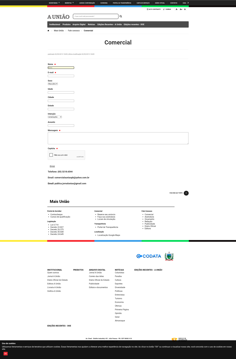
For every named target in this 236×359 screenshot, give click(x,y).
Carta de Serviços (143, 3)
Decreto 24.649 (57, 234)
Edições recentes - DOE (134, 24)
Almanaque (120, 320)
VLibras (168, 9)
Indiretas (68, 3)
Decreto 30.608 (57, 232)
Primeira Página (122, 309)
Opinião (118, 313)
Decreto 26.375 (57, 229)
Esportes (118, 284)
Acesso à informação (87, 3)
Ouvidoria (103, 3)
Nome (51, 64)
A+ (181, 9)
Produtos (67, 24)
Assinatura (149, 217)
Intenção (52, 114)
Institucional (54, 24)
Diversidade (120, 287)
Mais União (59, 30)
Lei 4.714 (54, 225)
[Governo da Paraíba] (176, 260)
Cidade (51, 97)
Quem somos (53, 272)
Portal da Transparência (122, 3)
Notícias (91, 24)
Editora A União (54, 284)
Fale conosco (74, 30)
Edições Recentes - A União (109, 24)
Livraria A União (54, 287)
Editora (148, 228)
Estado (51, 105)
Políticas (118, 291)
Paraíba (118, 276)
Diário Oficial (160, 3)
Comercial (149, 214)
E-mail (51, 72)
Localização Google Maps (108, 235)
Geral (117, 317)
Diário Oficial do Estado (57, 280)
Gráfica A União (54, 291)
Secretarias (53, 3)
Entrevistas (120, 295)
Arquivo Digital (79, 24)
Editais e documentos (98, 287)
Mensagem (53, 130)
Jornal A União (53, 276)
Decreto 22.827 (57, 227)
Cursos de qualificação (60, 217)
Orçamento (149, 219)
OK (5, 354)
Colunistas (119, 272)
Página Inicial (48, 30)
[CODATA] (149, 257)
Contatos (173, 3)
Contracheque (56, 214)
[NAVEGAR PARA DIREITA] (188, 3)
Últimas (118, 306)
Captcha (52, 148)
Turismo (118, 298)
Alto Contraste (155, 9)
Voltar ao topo (176, 193)
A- (177, 9)
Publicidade (150, 224)
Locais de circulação (106, 219)
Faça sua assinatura (106, 217)
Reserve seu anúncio (106, 214)
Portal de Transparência (107, 227)
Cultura (118, 280)
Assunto (51, 122)
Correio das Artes (96, 276)
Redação (148, 221)
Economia (119, 302)
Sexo (50, 81)
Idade (50, 89)
